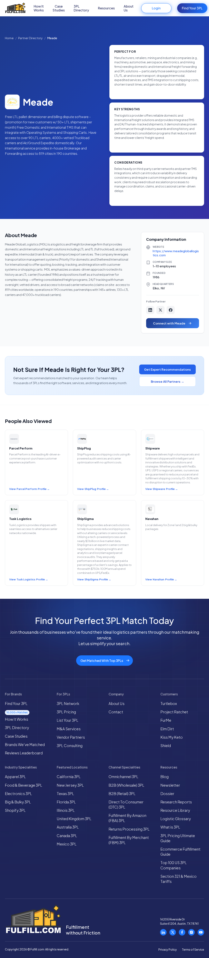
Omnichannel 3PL (123, 776)
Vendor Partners (71, 737)
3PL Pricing (66, 711)
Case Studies (59, 8)
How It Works (39, 8)
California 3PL (69, 776)
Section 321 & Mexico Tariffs (178, 879)
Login (156, 8)
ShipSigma (91, 579)
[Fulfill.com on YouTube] (201, 932)
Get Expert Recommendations (167, 369)
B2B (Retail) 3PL (122, 793)
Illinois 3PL (66, 810)
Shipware (159, 489)
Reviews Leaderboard (24, 753)
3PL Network (68, 703)
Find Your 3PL (192, 8)
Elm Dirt (167, 728)
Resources (106, 8)
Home (9, 38)
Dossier (167, 793)
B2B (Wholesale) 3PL (126, 785)
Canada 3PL (67, 835)
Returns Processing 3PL (129, 829)
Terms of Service (193, 949)
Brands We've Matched (25, 744)
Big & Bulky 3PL (18, 802)
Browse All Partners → (167, 381)
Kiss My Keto (171, 737)
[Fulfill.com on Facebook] (182, 932)
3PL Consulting (69, 745)
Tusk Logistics (26, 579)
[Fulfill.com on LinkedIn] (163, 932)
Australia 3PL (68, 827)
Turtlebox (168, 703)
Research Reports (176, 802)
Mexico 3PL (67, 844)
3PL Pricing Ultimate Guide (177, 838)
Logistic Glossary (175, 818)
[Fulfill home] (15, 8)
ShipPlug (90, 489)
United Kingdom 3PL (74, 818)
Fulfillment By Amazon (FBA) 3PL (127, 818)
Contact (116, 711)
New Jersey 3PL (70, 785)
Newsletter (170, 785)
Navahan (158, 579)
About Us (128, 8)
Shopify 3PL (15, 810)
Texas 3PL (65, 793)
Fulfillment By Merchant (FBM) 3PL (129, 840)
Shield (165, 745)
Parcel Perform (27, 489)
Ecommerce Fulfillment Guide (180, 852)
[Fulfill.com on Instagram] (191, 932)
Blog (164, 776)
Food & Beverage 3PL (23, 785)
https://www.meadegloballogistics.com (176, 253)
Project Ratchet (174, 711)
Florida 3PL (66, 802)
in (150, 310)
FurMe (165, 720)
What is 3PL (170, 827)
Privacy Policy (167, 949)
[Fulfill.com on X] (172, 932)
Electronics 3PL (18, 793)
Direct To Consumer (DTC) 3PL (126, 804)
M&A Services (69, 728)
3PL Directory (81, 8)
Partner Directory (30, 38)
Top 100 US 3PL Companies (173, 865)
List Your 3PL (67, 720)
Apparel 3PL (15, 776)
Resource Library (175, 810)
